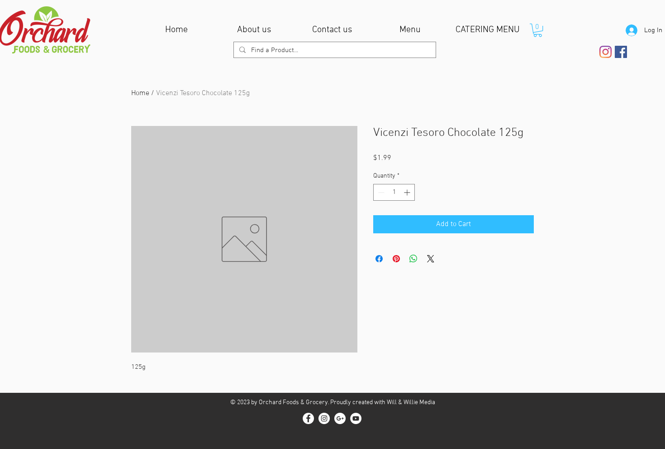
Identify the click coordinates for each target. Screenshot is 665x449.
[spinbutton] (394, 192)
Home (140, 93)
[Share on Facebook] (379, 258)
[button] (538, 30)
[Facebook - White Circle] (308, 418)
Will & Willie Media (411, 402)
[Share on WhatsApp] (413, 258)
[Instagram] (605, 52)
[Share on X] (430, 258)
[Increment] (407, 192)
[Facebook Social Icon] (621, 52)
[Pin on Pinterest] (396, 258)
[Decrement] (380, 192)
